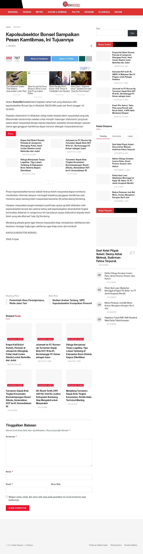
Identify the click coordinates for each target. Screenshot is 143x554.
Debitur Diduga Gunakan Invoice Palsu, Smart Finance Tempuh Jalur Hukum (123, 162)
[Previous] (46, 182)
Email (9, 484)
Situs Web (56, 484)
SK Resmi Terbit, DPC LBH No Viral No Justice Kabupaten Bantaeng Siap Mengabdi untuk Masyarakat (48, 397)
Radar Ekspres (17, 545)
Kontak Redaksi (130, 545)
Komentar (11, 436)
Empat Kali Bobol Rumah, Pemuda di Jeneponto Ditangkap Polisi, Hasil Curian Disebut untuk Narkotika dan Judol (33, 145)
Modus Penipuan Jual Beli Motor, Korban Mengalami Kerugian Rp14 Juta (123, 194)
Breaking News (15, 339)
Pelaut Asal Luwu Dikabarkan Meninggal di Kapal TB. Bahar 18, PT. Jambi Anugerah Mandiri (123, 179)
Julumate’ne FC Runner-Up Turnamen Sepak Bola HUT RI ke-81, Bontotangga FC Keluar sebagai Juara (78, 144)
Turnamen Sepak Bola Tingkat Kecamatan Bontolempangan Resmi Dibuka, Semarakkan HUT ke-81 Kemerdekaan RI (78, 165)
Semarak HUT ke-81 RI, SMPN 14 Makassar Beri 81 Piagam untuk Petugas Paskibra (123, 75)
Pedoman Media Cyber (98, 545)
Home (8, 27)
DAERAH (27, 11)
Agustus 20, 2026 (29, 154)
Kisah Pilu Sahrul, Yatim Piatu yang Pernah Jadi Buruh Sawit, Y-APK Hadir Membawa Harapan (123, 109)
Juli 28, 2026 (72, 174)
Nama (9, 471)
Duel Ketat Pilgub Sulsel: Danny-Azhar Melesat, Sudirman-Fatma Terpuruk (123, 147)
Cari (98, 28)
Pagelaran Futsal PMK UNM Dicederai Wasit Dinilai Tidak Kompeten (121, 319)
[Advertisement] (49, 267)
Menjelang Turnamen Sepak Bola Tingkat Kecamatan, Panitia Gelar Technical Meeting (78, 395)
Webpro (30, 545)
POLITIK (76, 11)
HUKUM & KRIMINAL (57, 11)
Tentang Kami (115, 545)
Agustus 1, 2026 (28, 174)
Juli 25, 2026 (42, 407)
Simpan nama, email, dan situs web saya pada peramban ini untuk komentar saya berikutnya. (47, 498)
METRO (39, 11)
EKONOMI (89, 11)
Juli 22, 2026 (72, 404)
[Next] (51, 182)
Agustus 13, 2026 (74, 152)
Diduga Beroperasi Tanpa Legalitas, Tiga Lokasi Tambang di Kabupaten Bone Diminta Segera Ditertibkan (33, 165)
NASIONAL (13, 11)
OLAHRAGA (104, 11)
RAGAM (118, 11)
